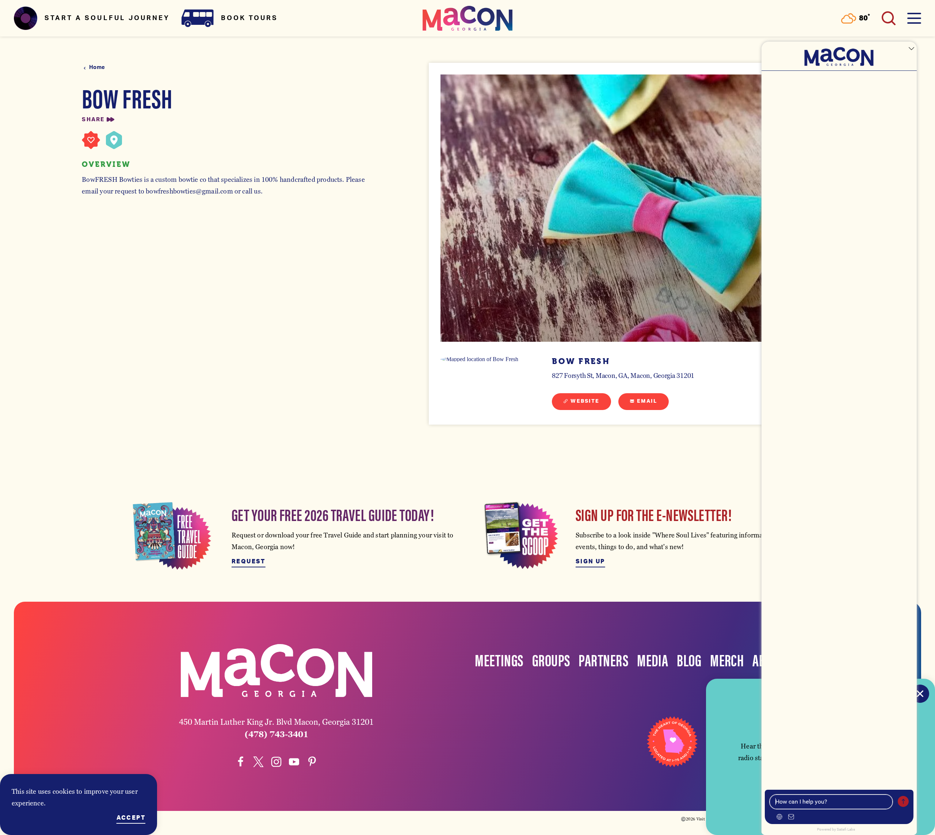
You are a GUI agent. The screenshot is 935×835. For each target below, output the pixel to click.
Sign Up (590, 561)
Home (97, 67)
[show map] (114, 140)
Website (584, 401)
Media (652, 659)
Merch (727, 659)
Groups (551, 659)
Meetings (499, 659)
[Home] (467, 18)
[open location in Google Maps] (484, 359)
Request (249, 561)
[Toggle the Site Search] (889, 18)
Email (647, 401)
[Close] (920, 694)
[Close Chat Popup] (911, 48)
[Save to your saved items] (91, 140)
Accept (131, 818)
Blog (689, 659)
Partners (603, 659)
